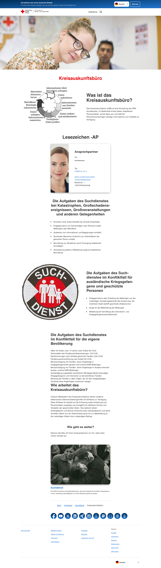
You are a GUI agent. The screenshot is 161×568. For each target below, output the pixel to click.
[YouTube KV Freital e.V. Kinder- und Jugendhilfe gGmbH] (61, 516)
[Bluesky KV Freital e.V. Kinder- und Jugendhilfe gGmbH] (110, 516)
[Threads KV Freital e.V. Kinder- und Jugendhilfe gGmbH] (117, 516)
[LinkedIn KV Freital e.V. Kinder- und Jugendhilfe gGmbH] (75, 516)
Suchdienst (57, 487)
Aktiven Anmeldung (57, 534)
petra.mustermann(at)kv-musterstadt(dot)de (85, 178)
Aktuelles (84, 534)
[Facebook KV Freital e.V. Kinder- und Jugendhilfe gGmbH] (54, 516)
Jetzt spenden (25, 530)
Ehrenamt (54, 538)
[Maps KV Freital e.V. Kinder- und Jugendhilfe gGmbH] (96, 516)
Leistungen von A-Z (87, 538)
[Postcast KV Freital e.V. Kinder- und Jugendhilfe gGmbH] (124, 516)
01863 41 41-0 (81, 171)
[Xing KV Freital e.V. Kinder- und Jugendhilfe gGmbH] (82, 516)
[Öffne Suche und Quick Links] (100, 11)
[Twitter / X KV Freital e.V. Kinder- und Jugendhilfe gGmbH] (68, 516)
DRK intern (115, 551)
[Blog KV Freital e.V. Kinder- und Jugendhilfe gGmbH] (89, 516)
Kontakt (113, 533)
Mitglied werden (56, 530)
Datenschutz (115, 544)
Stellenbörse (93, 12)
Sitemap (114, 540)
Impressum (114, 536)
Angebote (84, 530)
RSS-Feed (114, 548)
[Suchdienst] (80, 464)
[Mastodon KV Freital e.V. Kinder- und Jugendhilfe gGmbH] (103, 516)
